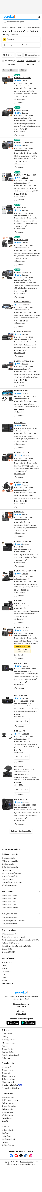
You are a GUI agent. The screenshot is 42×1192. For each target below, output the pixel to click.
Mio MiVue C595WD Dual (22, 272)
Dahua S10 (18, 600)
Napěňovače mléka (8, 864)
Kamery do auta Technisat (10, 907)
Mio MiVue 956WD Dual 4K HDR (25, 175)
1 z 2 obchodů (18, 655)
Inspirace (5, 1142)
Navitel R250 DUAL (21, 663)
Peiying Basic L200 (20, 391)
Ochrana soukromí (8, 1082)
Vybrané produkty (9, 930)
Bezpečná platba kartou (10, 1085)
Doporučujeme (8, 958)
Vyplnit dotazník (21, 1014)
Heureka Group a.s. (26, 1162)
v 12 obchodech (19, 293)
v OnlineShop (18, 752)
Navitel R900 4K (20, 423)
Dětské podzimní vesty (9, 885)
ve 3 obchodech (19, 353)
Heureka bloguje (7, 1049)
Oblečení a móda (7, 983)
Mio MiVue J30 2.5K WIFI (22, 78)
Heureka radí (6, 1073)
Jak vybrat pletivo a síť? (9, 918)
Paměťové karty (7, 870)
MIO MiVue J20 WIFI (21, 240)
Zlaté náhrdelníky (7, 879)
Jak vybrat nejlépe (9, 914)
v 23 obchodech (19, 131)
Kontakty (5, 1037)
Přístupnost (6, 1058)
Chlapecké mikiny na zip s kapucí (12, 882)
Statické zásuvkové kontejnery (12, 873)
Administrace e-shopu (9, 1097)
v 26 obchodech (19, 164)
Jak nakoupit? (6, 1067)
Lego (3, 974)
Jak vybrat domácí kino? (9, 924)
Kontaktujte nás (21, 1006)
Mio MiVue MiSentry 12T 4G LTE (25, 571)
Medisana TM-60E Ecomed (10, 943)
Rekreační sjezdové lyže (10, 876)
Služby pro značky (8, 1109)
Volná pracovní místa (8, 1043)
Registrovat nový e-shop (10, 1100)
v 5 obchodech (19, 684)
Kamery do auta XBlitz (9, 901)
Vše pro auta (21, 27)
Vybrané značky (8, 891)
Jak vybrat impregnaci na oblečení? (13, 921)
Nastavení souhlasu (8, 1079)
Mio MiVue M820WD (21, 482)
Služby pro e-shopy (8, 1103)
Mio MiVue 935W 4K (21, 110)
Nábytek (4, 980)
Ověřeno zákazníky (8, 1130)
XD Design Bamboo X (9, 934)
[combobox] (21, 21)
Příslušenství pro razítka (10, 861)
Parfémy (4, 965)
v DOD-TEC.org (19, 717)
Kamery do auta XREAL (9, 895)
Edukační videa (7, 1118)
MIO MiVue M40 (19, 731)
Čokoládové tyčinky (8, 858)
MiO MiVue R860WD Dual (22, 302)
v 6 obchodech (19, 412)
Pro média (5, 1046)
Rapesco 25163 (7, 949)
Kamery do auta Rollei (9, 898)
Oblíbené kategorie (10, 854)
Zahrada (4, 977)
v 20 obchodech (19, 196)
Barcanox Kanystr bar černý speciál (13, 937)
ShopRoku (5, 1133)
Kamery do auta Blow (9, 904)
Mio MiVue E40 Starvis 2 (22, 541)
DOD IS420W (18, 766)
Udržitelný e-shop (8, 1145)
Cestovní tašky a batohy (10, 867)
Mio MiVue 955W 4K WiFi (22, 331)
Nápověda (5, 1121)
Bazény (4, 968)
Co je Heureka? (7, 1034)
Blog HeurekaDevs (8, 1052)
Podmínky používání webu (26, 1164)
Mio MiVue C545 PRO (21, 452)
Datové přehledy (7, 1112)
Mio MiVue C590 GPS (21, 627)
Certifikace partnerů (8, 1139)
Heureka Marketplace (9, 1106)
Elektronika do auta (33, 27)
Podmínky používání (8, 1040)
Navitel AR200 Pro (20, 799)
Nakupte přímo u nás (8, 1076)
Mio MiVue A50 (19, 512)
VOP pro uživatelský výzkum (11, 1088)
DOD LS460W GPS (20, 695)
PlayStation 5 (6, 971)
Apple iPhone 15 (7, 962)
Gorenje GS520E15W (8, 952)
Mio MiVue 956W (20, 207)
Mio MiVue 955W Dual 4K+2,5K (24, 361)
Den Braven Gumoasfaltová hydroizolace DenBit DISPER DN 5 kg (21, 940)
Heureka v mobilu (7, 1070)
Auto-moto (13, 27)
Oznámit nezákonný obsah (10, 1055)
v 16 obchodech (19, 503)
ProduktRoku (6, 1136)
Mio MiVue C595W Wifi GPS (23, 143)
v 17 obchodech (19, 533)
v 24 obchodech (19, 99)
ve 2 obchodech (19, 821)
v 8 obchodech (19, 619)
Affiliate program (7, 1115)
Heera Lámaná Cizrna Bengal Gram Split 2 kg (16, 946)
